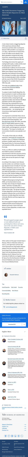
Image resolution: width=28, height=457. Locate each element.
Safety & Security (5, 447)
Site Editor (16, 441)
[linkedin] (15, 436)
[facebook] (8, 436)
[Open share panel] (26, 38)
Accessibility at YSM (6, 443)
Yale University (5, 449)
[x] (22, 436)
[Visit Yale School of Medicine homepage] (13, 415)
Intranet (3, 441)
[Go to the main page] (7, 2)
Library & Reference (18, 449)
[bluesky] (5, 436)
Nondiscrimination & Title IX (19, 444)
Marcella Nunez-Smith (8, 121)
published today (14, 85)
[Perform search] (22, 2)
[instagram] (12, 436)
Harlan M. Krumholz (16, 137)
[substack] (18, 436)
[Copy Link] (25, 332)
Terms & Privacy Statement (19, 447)
